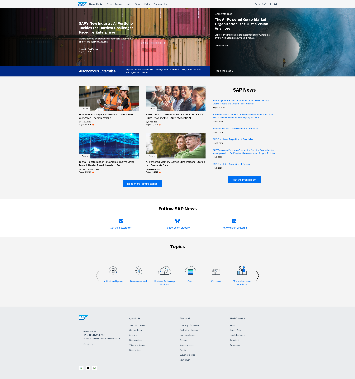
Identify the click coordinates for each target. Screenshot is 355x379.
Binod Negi (152, 122)
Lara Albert (86, 122)
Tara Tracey (87, 169)
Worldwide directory (189, 330)
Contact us (88, 344)
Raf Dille (95, 169)
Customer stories (187, 355)
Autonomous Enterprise (97, 71)
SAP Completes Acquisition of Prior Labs (233, 139)
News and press (187, 345)
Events (183, 350)
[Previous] (97, 276)
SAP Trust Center (137, 325)
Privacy (233, 325)
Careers (183, 340)
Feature (82, 49)
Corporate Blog (223, 13)
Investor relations (188, 335)
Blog (216, 45)
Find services (135, 350)
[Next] (258, 276)
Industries (133, 335)
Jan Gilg (224, 45)
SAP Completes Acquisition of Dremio (231, 164)
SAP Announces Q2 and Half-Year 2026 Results (235, 128)
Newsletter (185, 360)
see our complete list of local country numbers (103, 338)
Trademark (235, 345)
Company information (189, 325)
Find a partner (135, 340)
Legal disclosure (237, 335)
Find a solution (135, 330)
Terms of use (235, 330)
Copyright (234, 340)
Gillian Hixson (153, 169)
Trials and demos (137, 345)
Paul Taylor (93, 49)
